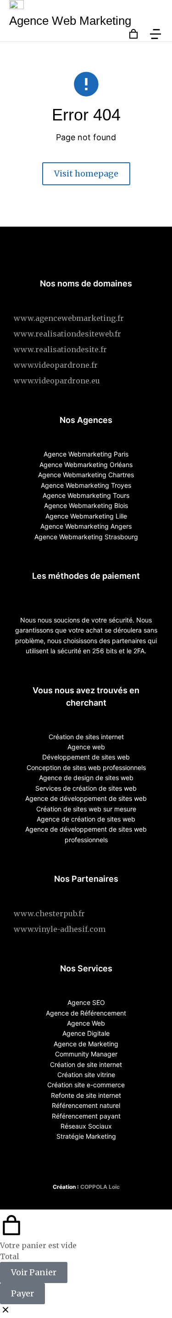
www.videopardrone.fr (56, 365)
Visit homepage (86, 173)
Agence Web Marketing (70, 21)
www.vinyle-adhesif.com (59, 929)
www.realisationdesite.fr (60, 349)
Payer (22, 1293)
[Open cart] (133, 34)
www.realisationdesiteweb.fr (67, 333)
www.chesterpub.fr (49, 913)
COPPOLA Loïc (100, 1186)
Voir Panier (33, 1272)
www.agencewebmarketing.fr (69, 318)
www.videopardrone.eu (57, 380)
